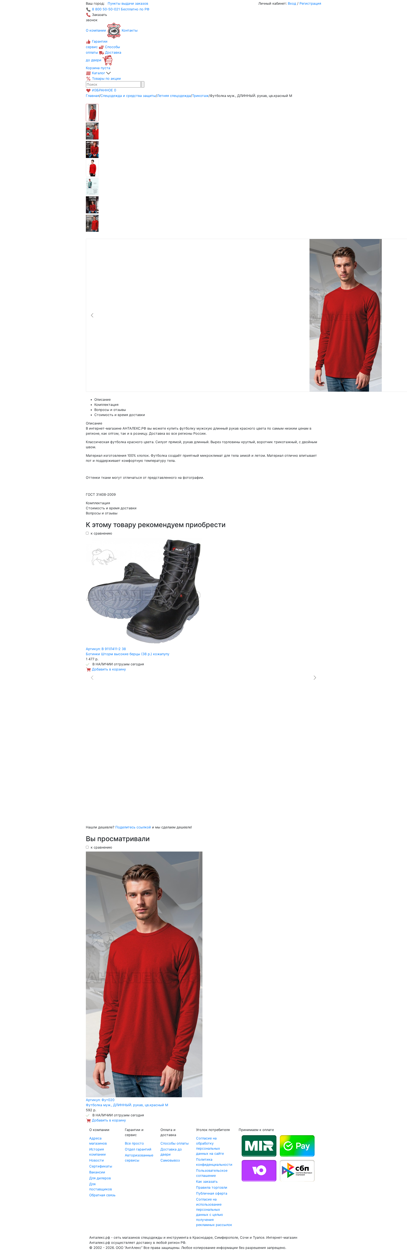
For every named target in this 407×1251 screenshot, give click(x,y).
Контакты (130, 30)
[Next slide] (314, 677)
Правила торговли (211, 1187)
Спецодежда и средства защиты (128, 96)
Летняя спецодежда (174, 96)
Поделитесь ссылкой (133, 827)
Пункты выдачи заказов (128, 3)
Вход (292, 3)
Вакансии (97, 1172)
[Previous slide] (92, 315)
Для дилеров (100, 1178)
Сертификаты (100, 1166)
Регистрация (310, 3)
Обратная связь (102, 1195)
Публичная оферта (211, 1193)
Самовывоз (170, 1160)
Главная (92, 96)
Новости (96, 1160)
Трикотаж (200, 96)
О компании (96, 30)
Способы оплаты (174, 1143)
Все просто (134, 1143)
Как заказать (207, 1181)
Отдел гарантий (138, 1149)
